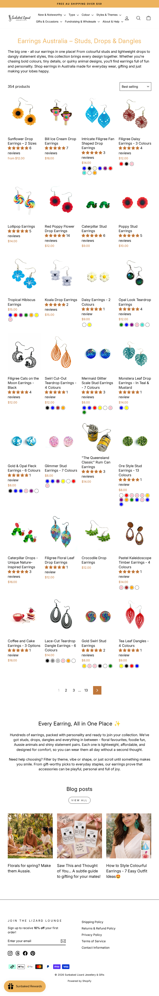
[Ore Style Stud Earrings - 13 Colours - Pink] (137, 495)
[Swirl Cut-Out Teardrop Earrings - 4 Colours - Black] (47, 408)
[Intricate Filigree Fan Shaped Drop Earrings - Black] (89, 168)
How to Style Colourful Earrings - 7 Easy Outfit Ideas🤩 (126, 871)
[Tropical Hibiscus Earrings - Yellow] (36, 315)
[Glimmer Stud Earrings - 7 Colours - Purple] (58, 481)
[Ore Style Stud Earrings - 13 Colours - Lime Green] (132, 500)
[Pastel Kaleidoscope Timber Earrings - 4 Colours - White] (137, 587)
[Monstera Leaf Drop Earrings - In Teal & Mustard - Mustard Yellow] (126, 408)
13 (86, 690)
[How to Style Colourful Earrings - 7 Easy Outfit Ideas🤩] (128, 835)
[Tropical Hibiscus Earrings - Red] (15, 315)
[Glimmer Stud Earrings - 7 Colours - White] (68, 481)
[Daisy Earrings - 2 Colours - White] (84, 325)
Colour (86, 14)
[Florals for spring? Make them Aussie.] (30, 835)
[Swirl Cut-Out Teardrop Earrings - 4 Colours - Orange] (63, 408)
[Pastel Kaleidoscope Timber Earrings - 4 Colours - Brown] (126, 587)
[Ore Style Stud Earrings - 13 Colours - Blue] (137, 500)
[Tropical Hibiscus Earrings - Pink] (10, 319)
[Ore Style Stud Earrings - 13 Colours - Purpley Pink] (142, 500)
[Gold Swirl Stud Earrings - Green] (110, 666)
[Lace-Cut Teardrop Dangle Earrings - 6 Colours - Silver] (58, 661)
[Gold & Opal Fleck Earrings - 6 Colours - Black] (10, 491)
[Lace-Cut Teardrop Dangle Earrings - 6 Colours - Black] (47, 661)
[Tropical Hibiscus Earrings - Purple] (21, 315)
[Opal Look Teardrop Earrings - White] (147, 325)
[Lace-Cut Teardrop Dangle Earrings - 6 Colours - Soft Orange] (68, 661)
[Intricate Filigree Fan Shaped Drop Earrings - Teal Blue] (100, 168)
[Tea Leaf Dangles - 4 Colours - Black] (126, 666)
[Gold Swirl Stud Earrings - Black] (100, 666)
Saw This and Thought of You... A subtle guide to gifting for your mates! (78, 871)
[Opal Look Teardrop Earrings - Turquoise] (142, 325)
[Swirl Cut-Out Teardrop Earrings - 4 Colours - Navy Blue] (52, 408)
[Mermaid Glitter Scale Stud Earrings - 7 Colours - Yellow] (100, 408)
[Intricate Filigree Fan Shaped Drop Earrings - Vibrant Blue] (84, 168)
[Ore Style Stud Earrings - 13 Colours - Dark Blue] (121, 504)
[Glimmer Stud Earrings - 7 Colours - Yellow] (63, 481)
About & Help (111, 21)
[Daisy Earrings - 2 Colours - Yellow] (89, 325)
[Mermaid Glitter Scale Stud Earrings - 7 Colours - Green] (84, 412)
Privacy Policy (92, 935)
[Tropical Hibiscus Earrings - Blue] (10, 315)
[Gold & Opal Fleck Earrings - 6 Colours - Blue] (15, 491)
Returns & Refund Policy (99, 928)
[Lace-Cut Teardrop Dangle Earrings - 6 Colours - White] (73, 661)
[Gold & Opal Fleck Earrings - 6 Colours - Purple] (31, 491)
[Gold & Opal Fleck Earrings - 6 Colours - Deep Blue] (21, 491)
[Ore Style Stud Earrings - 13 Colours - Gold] (147, 495)
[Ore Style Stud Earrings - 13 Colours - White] (121, 495)
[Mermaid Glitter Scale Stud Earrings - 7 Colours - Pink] (110, 408)
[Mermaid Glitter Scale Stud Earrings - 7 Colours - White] (105, 408)
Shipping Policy (92, 922)
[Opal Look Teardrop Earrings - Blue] (126, 325)
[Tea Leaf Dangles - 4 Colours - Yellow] (121, 666)
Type (72, 14)
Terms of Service (94, 941)
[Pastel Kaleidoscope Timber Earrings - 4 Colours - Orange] (132, 587)
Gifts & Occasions (47, 21)
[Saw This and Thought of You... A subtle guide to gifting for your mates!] (79, 835)
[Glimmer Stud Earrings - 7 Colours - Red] (73, 481)
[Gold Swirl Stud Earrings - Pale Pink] (89, 666)
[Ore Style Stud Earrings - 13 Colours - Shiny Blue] (147, 500)
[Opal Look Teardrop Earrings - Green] (121, 325)
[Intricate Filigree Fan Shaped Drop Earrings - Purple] (105, 168)
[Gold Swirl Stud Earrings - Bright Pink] (95, 666)
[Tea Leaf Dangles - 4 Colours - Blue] (137, 666)
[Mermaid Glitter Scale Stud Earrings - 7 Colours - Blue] (84, 408)
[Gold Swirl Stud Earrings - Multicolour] (105, 666)
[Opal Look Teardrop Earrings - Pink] (137, 325)
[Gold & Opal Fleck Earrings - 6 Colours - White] (36, 491)
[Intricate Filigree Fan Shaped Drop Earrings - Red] (110, 168)
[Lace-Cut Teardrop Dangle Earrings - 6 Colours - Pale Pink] (63, 661)
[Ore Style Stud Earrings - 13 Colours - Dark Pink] (142, 495)
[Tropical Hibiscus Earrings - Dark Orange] (31, 315)
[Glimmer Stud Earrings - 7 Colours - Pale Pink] (47, 486)
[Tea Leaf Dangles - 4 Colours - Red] (132, 666)
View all (79, 800)
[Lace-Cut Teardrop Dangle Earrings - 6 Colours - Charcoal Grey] (52, 661)
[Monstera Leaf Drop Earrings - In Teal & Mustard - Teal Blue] (121, 408)
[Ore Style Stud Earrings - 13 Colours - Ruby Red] (126, 495)
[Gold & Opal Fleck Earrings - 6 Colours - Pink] (26, 491)
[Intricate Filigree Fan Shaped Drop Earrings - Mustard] (89, 173)
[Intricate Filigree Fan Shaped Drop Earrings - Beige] (95, 168)
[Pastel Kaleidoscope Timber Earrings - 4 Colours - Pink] (121, 587)
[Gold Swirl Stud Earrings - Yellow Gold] (84, 666)
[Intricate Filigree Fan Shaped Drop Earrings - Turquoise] (84, 173)
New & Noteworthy (50, 14)
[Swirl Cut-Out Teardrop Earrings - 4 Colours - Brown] (58, 408)
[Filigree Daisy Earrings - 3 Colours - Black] (126, 164)
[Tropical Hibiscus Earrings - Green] (26, 315)
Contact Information (96, 947)
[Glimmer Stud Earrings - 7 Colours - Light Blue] (47, 481)
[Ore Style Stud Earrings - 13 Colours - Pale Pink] (132, 495)
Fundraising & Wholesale (81, 21)
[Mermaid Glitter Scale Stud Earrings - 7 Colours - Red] (95, 408)
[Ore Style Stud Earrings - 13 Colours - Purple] (121, 500)
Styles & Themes (107, 14)
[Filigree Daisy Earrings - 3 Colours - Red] (121, 164)
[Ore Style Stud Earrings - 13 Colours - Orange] (126, 500)
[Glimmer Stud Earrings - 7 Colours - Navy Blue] (52, 481)
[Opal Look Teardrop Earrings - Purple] (132, 325)
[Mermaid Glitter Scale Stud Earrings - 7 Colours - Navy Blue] (89, 408)
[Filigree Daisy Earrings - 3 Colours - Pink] (132, 164)
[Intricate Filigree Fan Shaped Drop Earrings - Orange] (95, 173)
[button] (18, 148)
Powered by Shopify (79, 981)
